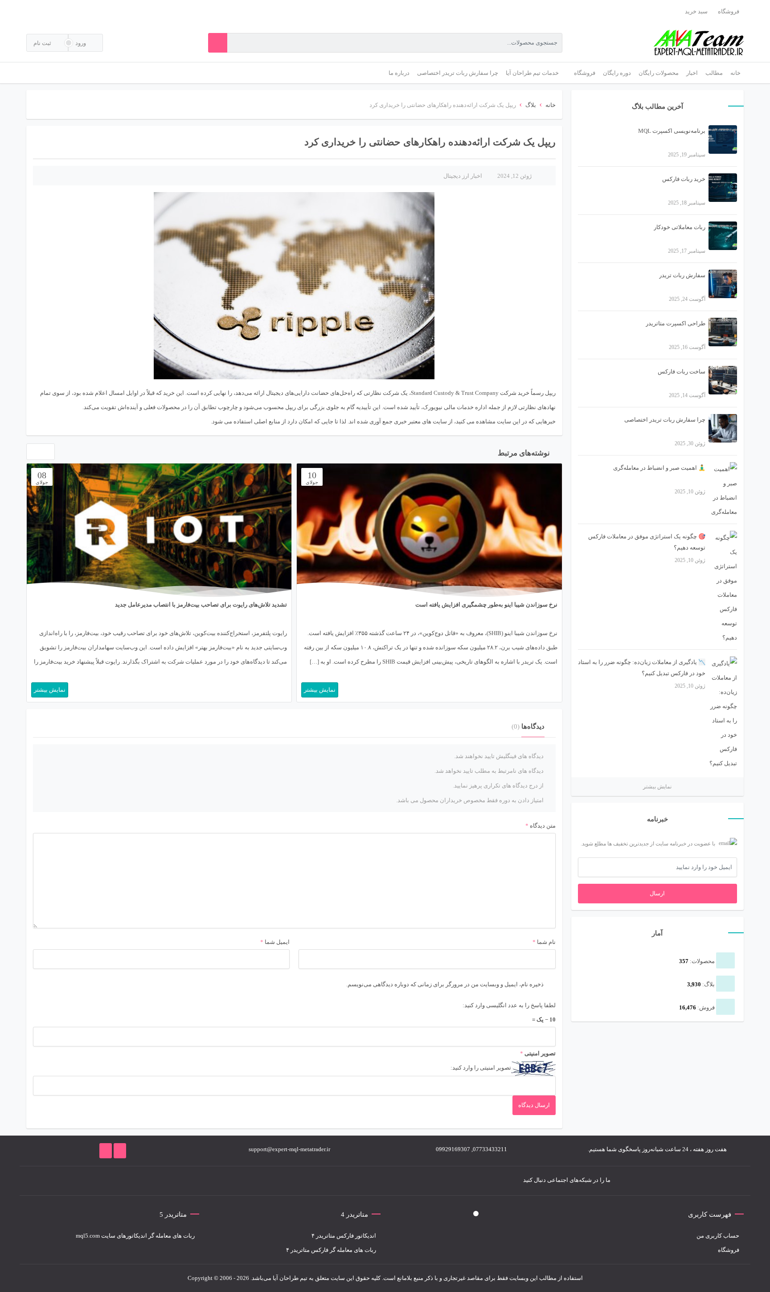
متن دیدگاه (540, 825)
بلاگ (530, 105)
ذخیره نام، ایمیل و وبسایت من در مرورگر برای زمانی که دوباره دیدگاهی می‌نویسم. (445, 984)
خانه (550, 105)
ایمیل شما (277, 942)
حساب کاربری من (717, 1235)
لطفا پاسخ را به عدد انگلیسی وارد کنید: (509, 1005)
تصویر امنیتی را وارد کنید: (481, 1067)
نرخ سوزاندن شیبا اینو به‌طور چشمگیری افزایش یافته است (486, 604)
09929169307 (453, 1149)
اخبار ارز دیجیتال (462, 175)
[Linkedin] (177, 1181)
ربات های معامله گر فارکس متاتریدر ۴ (331, 1250)
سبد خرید (696, 11)
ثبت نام (43, 43)
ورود (81, 43)
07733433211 (490, 1149)
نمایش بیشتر (657, 786)
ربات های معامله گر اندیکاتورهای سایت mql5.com (135, 1235)
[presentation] (32, 453)
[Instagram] (203, 1181)
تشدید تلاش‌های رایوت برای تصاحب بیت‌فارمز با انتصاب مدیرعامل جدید (201, 604)
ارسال (657, 893)
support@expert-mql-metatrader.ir (289, 1149)
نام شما (546, 942)
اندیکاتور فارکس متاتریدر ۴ (343, 1235)
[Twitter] (230, 1181)
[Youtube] (190, 1181)
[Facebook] (243, 1181)
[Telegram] (217, 1181)
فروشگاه (728, 11)
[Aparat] (163, 1181)
